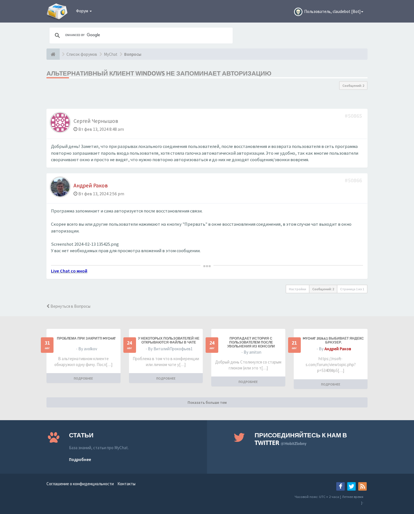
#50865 (354, 115)
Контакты (126, 483)
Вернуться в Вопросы (70, 306)
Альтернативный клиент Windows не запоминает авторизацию (158, 73)
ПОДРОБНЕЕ (83, 378)
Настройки (297, 289)
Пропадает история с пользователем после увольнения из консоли (251, 342)
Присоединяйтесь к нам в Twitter (301, 438)
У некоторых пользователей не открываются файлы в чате (168, 340)
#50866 (354, 180)
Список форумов (81, 54)
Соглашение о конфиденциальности (80, 483)
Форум (82, 11)
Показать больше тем (207, 402)
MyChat (110, 54)
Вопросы (132, 54)
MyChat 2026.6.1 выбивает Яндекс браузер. (333, 340)
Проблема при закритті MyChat (86, 338)
